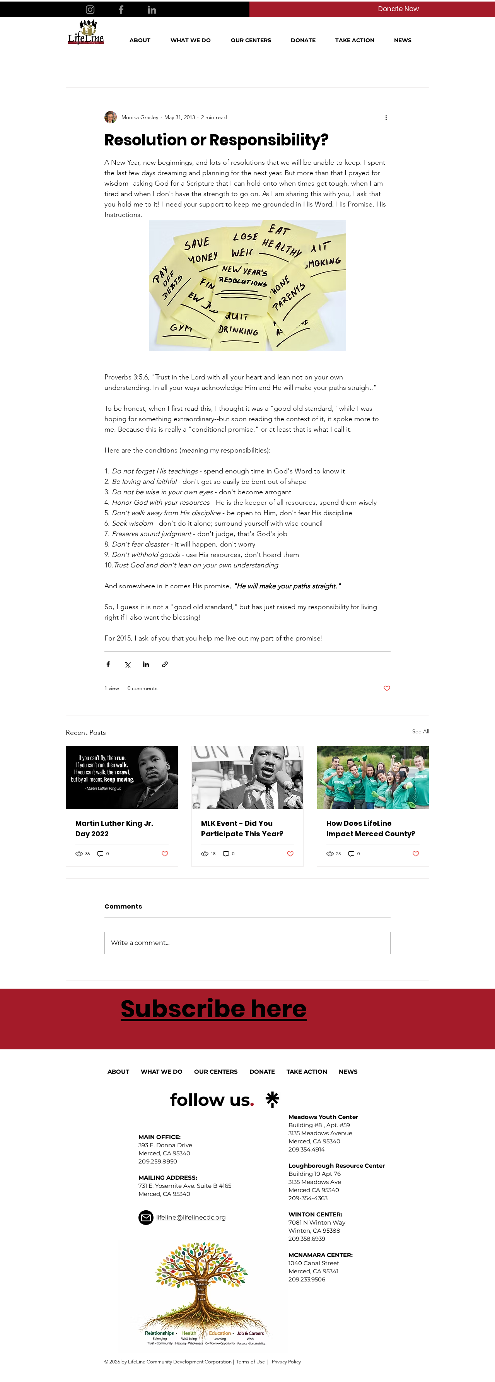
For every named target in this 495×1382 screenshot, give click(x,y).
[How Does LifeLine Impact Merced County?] (373, 777)
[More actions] (386, 117)
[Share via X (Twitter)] (127, 664)
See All (420, 731)
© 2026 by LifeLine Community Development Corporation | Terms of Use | (186, 1362)
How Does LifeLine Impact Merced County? (370, 828)
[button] (144, 40)
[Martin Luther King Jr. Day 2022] (122, 777)
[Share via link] (165, 664)
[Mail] (146, 1217)
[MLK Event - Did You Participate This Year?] (248, 777)
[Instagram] (90, 9)
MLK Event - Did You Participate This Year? (242, 828)
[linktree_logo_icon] (272, 1100)
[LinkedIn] (152, 9)
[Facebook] (121, 9)
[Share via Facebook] (108, 664)
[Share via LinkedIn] (146, 664)
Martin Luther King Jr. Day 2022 (114, 828)
